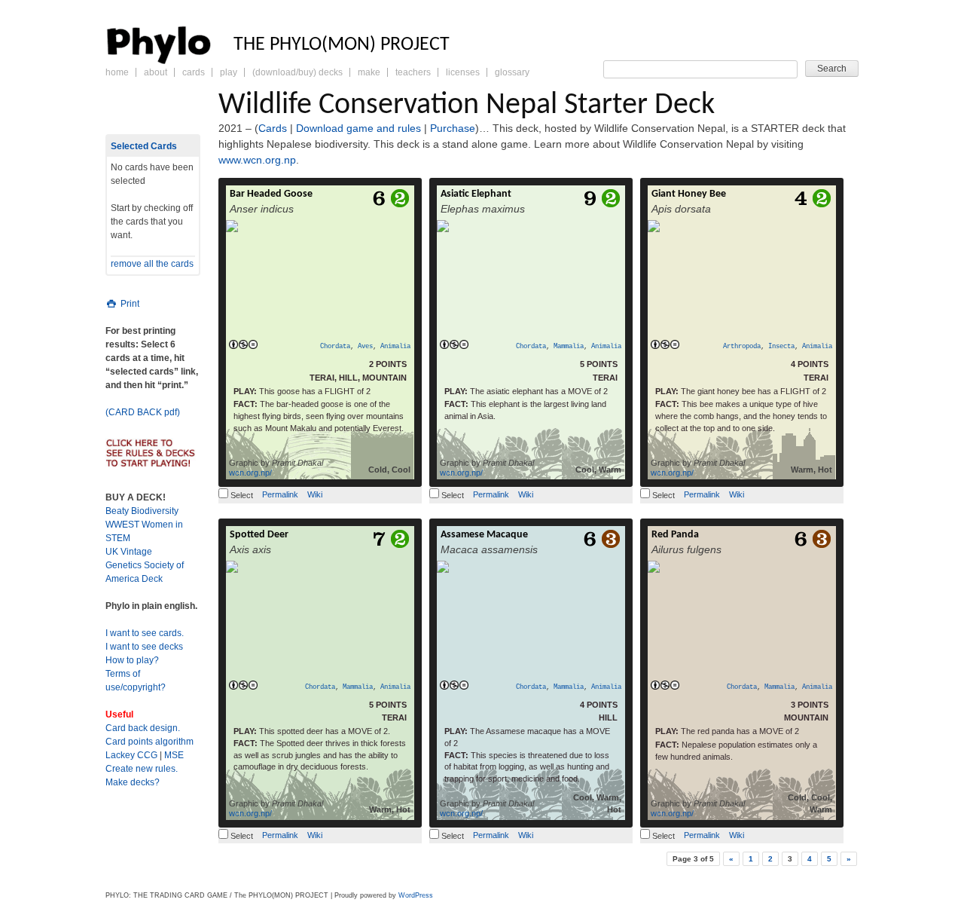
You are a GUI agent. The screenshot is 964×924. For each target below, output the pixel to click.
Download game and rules (358, 128)
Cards (193, 72)
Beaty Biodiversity (141, 511)
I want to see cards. (144, 633)
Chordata (335, 346)
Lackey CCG (131, 755)
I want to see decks (144, 646)
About (155, 72)
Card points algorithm (149, 741)
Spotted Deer (259, 534)
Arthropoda (742, 346)
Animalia (395, 346)
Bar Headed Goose (271, 194)
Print (128, 303)
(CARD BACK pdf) (142, 412)
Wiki (314, 494)
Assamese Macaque (484, 534)
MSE (174, 755)
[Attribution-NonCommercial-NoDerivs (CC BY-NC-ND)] (243, 345)
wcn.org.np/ (250, 472)
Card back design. (142, 728)
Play (228, 72)
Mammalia (569, 346)
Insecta (781, 346)
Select (240, 495)
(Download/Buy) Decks (297, 72)
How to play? (132, 660)
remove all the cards (152, 264)
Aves (365, 346)
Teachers (413, 72)
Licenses (463, 72)
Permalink (280, 494)
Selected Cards (144, 146)
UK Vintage (128, 551)
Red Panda (675, 534)
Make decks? (132, 782)
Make (369, 72)
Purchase (452, 128)
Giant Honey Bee (688, 194)
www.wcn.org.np (257, 160)
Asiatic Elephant (476, 194)
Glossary (512, 72)
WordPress (415, 895)
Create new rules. (141, 768)
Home (117, 72)
